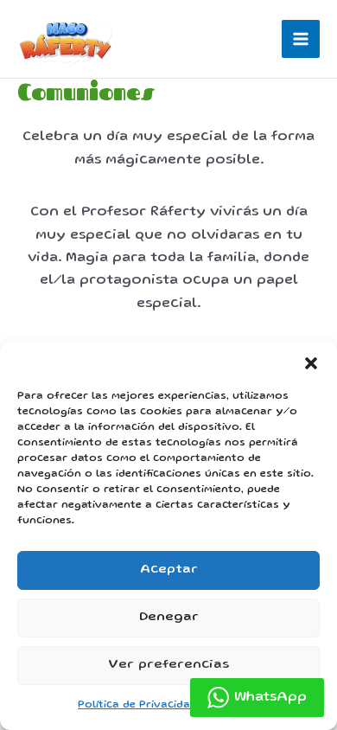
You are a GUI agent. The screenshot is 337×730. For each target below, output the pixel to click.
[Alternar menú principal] (301, 39)
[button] (311, 363)
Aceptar (169, 570)
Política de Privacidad (137, 705)
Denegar (169, 618)
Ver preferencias (168, 665)
